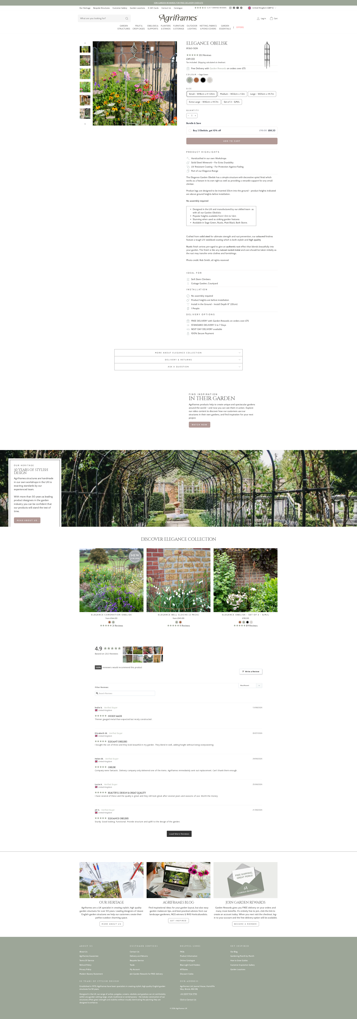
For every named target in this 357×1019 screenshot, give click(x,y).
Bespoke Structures (101, 8)
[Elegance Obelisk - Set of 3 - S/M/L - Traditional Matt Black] (247, 622)
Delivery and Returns (139, 956)
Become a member (245, 924)
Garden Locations (137, 8)
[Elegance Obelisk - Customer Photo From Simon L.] (148, 659)
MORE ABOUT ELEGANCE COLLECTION (178, 353)
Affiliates (184, 969)
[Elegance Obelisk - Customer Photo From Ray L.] (158, 659)
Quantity (192, 110)
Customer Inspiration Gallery (242, 965)
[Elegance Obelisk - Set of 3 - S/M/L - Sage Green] (243, 622)
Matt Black (203, 80)
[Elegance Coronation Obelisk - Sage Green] (113, 622)
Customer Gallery (120, 8)
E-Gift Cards (153, 8)
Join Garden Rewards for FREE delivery (146, 974)
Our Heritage (85, 8)
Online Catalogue (187, 960)
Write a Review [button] (252, 671)
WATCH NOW (199, 425)
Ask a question (178, 367)
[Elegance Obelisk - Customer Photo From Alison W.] (127, 659)
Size (189, 89)
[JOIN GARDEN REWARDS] (246, 880)
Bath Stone (210, 80)
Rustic (196, 80)
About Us (83, 952)
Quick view (111, 609)
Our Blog (234, 952)
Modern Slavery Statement (91, 974)
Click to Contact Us (188, 1000)
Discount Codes (187, 974)
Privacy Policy (85, 969)
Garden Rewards (218, 68)
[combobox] (104, 18)
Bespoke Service (137, 960)
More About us (111, 924)
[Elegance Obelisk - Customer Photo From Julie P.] (138, 659)
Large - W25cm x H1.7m (262, 94)
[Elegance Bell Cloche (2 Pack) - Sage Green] (176, 622)
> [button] (179, 834)
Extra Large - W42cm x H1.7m (204, 102)
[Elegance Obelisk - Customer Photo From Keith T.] (158, 650)
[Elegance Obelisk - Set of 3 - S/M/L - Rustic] (240, 622)
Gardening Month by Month (242, 956)
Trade (132, 965)
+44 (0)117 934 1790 (188, 994)
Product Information (188, 956)
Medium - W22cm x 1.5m (232, 94)
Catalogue (178, 8)
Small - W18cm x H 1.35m (202, 94)
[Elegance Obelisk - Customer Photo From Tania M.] (127, 650)
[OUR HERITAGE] (111, 880)
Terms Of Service (86, 960)
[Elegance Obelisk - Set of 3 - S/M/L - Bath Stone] (251, 622)
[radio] (232, 130)
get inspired (178, 921)
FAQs (182, 952)
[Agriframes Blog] (179, 880)
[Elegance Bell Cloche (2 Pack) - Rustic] (180, 622)
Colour (197, 74)
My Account (135, 969)
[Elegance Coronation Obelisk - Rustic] (109, 622)
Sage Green (189, 80)
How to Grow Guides (239, 960)
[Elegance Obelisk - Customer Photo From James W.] (148, 650)
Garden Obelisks (212, 212)
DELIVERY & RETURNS (178, 360)
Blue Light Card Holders (190, 965)
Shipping (202, 62)
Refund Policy (85, 965)
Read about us (27, 520)
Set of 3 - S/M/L (232, 102)
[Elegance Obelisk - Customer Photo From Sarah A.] (138, 650)
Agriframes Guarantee (88, 956)
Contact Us (166, 8)
